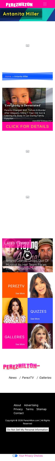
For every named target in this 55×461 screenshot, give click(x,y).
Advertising (31, 405)
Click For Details (27, 126)
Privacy (18, 409)
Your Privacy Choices (31, 455)
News (13, 377)
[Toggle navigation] (45, 4)
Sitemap (41, 409)
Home (8, 76)
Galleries (45, 377)
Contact (19, 413)
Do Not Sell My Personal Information (27, 429)
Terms (29, 409)
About (17, 405)
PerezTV (28, 377)
